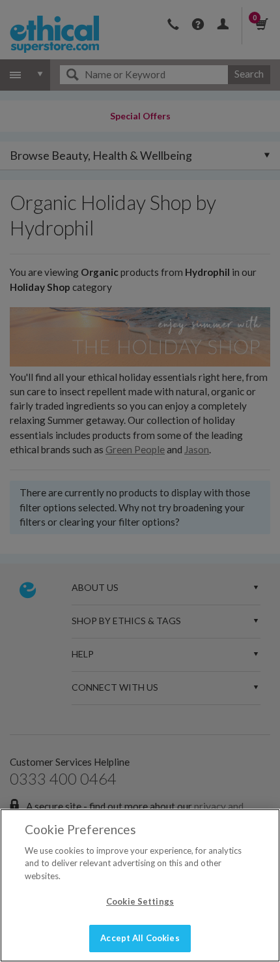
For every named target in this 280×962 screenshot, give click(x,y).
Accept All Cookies (139, 938)
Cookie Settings (140, 901)
